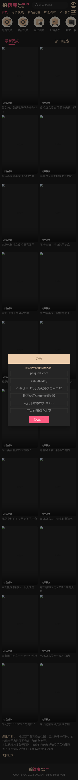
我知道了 (39, 419)
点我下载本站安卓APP (39, 403)
